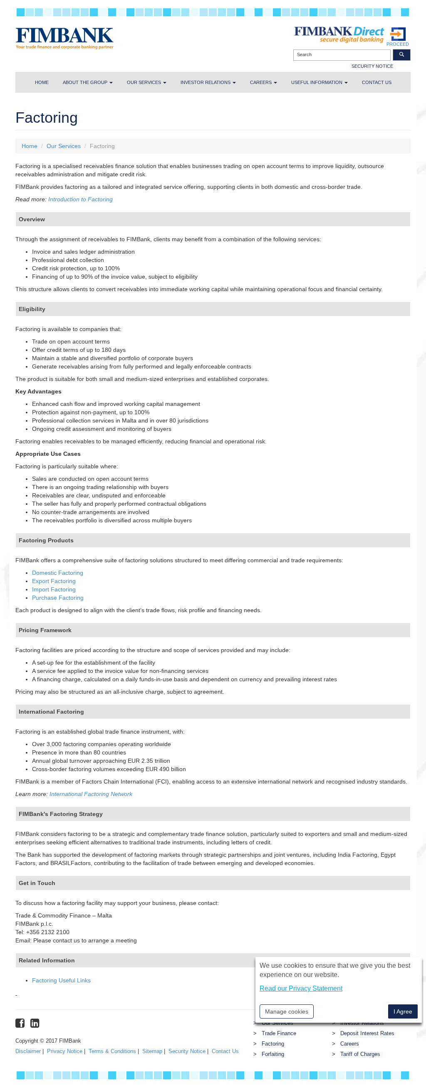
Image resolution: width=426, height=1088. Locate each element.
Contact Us (225, 1051)
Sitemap (152, 1051)
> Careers (345, 1044)
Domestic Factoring (57, 572)
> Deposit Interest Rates (363, 1033)
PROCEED (397, 44)
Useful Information (317, 82)
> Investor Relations (358, 1023)
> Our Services (273, 1023)
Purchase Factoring (58, 597)
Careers (261, 82)
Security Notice (187, 1051)
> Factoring (268, 1044)
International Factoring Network (91, 794)
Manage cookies (286, 1011)
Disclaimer (28, 1051)
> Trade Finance (274, 1033)
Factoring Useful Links (61, 980)
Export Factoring (54, 581)
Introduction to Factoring (80, 199)
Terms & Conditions (112, 1051)
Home (42, 82)
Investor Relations (206, 82)
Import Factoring (54, 589)
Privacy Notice (64, 1051)
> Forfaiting (268, 1054)
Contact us (376, 82)
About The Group (86, 82)
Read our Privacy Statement (301, 988)
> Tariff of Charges (356, 1054)
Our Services (144, 82)
